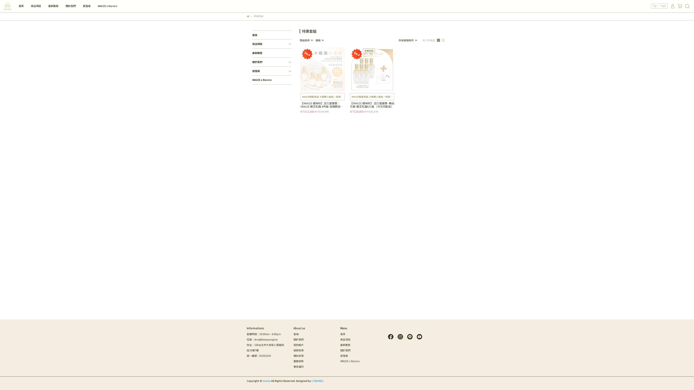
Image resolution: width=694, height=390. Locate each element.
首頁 (21, 6)
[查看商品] (317, 69)
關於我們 (71, 6)
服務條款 (299, 361)
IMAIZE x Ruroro (107, 6)
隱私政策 (299, 356)
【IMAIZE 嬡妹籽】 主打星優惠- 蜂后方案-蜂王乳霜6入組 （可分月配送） (372, 105)
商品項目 (36, 6)
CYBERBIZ (317, 381)
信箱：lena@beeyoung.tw (262, 339)
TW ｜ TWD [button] (659, 6)
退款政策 (299, 350)
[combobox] (306, 40)
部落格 (87, 6)
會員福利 (299, 366)
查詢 (296, 334)
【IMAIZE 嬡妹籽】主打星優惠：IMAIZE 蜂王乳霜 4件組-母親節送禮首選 (321, 105)
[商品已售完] (328, 69)
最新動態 (53, 6)
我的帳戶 (299, 345)
